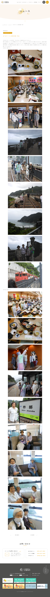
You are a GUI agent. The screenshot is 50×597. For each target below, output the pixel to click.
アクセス (39, 2)
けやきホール (31, 2)
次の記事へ (33, 535)
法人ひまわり (19, 2)
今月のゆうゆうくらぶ (7, 32)
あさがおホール (25, 2)
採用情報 (35, 2)
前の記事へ (17, 535)
